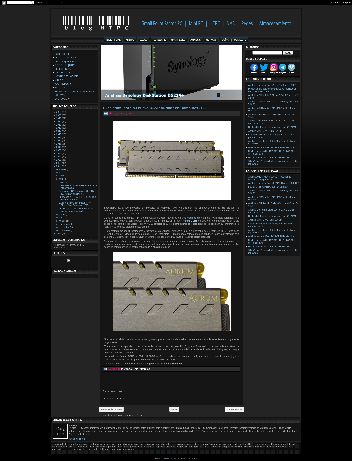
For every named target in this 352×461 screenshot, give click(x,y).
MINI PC (59, 80)
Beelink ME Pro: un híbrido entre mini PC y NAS (272, 127)
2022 (58, 156)
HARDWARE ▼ (63, 72)
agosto (62, 221)
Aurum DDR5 (190, 220)
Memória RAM (129, 368)
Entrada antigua (234, 409)
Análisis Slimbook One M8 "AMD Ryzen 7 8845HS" (273, 183)
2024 (58, 163)
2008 (58, 112)
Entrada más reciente (111, 409)
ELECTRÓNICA (63, 69)
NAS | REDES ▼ (63, 84)
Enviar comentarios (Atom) (129, 415)
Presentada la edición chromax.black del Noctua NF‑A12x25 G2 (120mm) (272, 90)
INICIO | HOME (62, 54)
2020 (58, 150)
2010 (58, 118)
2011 (58, 121)
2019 (58, 147)
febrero (62, 172)
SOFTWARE (61, 95)
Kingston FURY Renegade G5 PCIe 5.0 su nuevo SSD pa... (77, 192)
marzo (62, 175)
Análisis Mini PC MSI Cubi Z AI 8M (265, 131)
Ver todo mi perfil (77, 439)
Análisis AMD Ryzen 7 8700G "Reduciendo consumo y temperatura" (269, 178)
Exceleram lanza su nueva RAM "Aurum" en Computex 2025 (75, 204)
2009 (58, 115)
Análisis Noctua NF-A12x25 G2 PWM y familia (271, 147)
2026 (58, 233)
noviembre (64, 227)
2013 (58, 128)
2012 (58, 124)
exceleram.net (175, 363)
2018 (58, 144)
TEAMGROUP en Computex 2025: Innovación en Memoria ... (76, 210)
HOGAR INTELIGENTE (66, 76)
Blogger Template (162, 458)
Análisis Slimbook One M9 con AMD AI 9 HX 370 (272, 85)
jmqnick (194, 458)
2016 (58, 137)
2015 (58, 134)
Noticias (145, 368)
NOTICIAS (60, 87)
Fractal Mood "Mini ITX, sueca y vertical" (268, 187)
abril (61, 179)
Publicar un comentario (114, 398)
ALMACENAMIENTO (65, 57)
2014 (58, 131)
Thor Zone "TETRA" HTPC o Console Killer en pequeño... (77, 198)
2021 (58, 153)
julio (61, 217)
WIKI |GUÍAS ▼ (62, 99)
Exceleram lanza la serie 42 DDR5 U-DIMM (270, 157)
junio (61, 214)
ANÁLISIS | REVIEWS (65, 61)
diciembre (64, 230)
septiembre (64, 224)
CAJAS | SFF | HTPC (65, 65)
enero (62, 169)
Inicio (174, 409)
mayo (61, 182)
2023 (58, 159)
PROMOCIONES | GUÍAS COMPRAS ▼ (74, 91)
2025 (58, 166)
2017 (58, 140)
